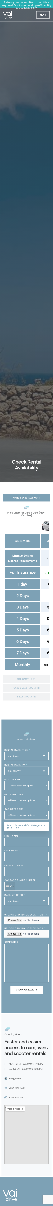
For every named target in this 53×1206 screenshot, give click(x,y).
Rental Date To (15, 765)
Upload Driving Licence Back (24, 928)
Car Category (15, 809)
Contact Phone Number (21, 883)
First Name (12, 836)
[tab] (26, 497)
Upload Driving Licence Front (25, 915)
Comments (11, 942)
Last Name (12, 850)
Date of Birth (14, 895)
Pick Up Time (13, 779)
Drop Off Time (14, 794)
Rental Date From (17, 750)
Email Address (14, 865)
